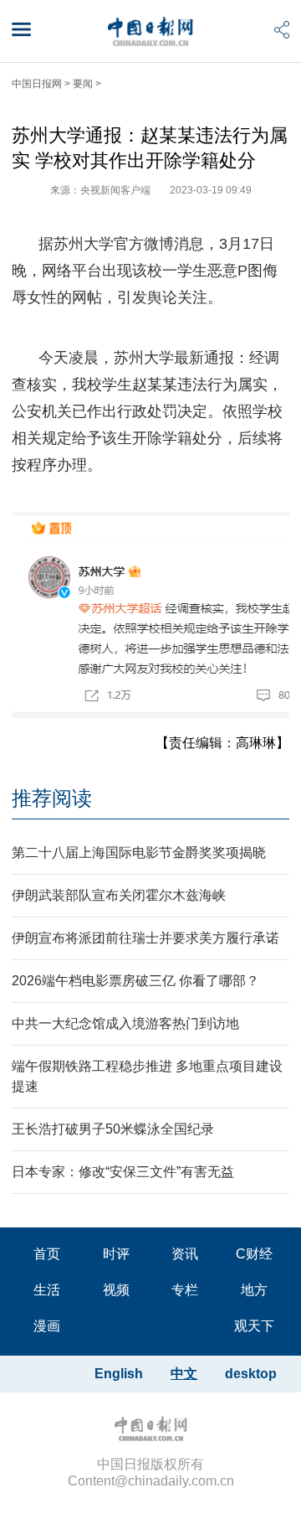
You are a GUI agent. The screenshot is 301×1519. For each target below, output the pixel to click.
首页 (46, 1254)
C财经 (254, 1254)
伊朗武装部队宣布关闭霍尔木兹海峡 (119, 895)
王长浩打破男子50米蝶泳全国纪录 (113, 1129)
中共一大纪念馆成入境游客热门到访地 (125, 1023)
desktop (251, 1374)
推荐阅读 (52, 798)
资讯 (184, 1254)
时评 (116, 1254)
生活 (46, 1290)
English (118, 1374)
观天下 (254, 1326)
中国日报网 (37, 84)
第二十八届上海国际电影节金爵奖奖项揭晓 (139, 852)
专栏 (184, 1290)
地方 (254, 1290)
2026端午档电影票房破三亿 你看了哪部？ (135, 981)
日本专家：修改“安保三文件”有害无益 (123, 1172)
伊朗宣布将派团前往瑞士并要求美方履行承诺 (145, 938)
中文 (184, 1374)
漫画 (46, 1326)
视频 (116, 1290)
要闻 (83, 84)
